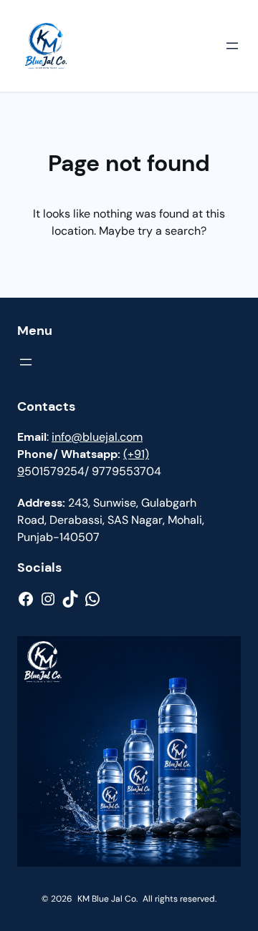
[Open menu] (232, 45)
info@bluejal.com (97, 436)
